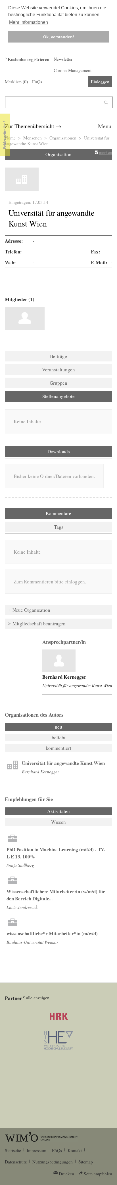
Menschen (32, 138)
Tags (58, 527)
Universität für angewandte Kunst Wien (77, 685)
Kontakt (75, 1150)
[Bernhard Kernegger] (25, 318)
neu (58, 726)
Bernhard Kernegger (64, 676)
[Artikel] (59, 660)
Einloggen (100, 81)
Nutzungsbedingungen (52, 1162)
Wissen (58, 822)
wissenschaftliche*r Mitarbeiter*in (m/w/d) (52, 933)
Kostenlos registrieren (28, 59)
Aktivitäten (74, 811)
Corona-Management (72, 70)
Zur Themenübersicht (29, 126)
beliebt (59, 737)
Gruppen (58, 383)
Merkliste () (16, 81)
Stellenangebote (58, 396)
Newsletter (63, 59)
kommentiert (58, 748)
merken (105, 152)
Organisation (58, 154)
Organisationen (62, 138)
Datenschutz (16, 1162)
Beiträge (58, 356)
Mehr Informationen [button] (28, 22)
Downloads (58, 451)
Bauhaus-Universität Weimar (32, 942)
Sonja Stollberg (20, 865)
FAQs (37, 81)
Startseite (13, 1150)
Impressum (36, 1150)
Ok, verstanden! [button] (58, 37)
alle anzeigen (37, 997)
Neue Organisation (31, 610)
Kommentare (58, 513)
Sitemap (85, 1162)
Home (10, 138)
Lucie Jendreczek (22, 907)
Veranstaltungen (58, 369)
